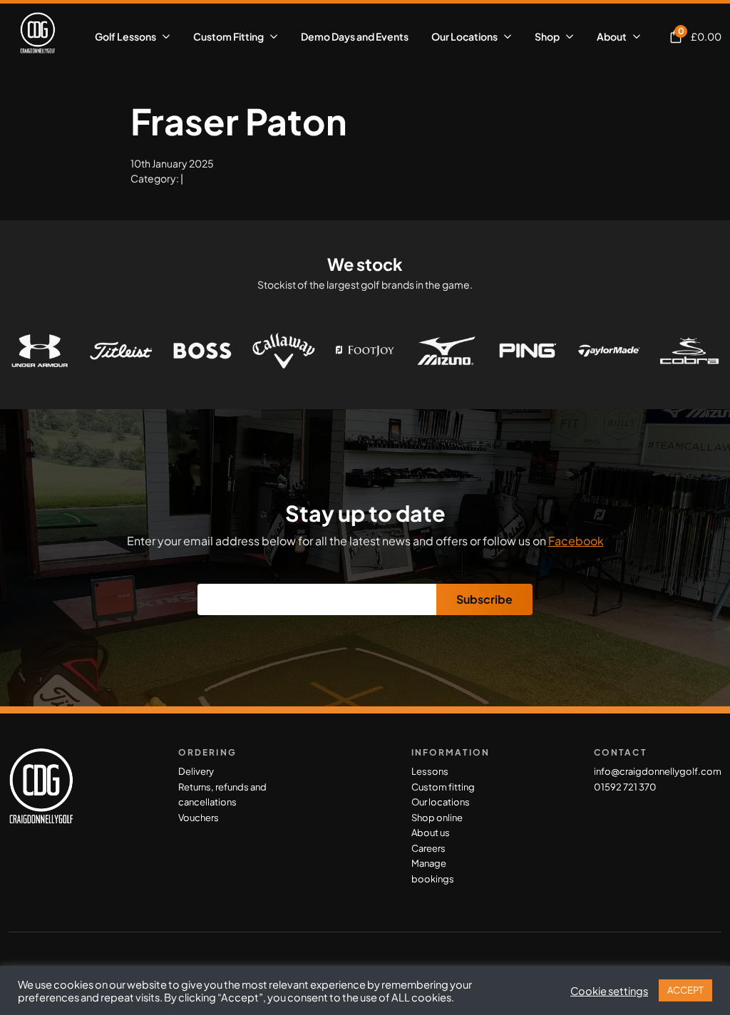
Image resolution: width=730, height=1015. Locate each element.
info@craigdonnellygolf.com (657, 771)
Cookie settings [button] (609, 990)
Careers (428, 848)
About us (430, 832)
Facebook (576, 540)
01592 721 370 (625, 787)
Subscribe (484, 599)
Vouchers (198, 817)
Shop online (437, 817)
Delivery (196, 771)
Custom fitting (443, 787)
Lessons (429, 771)
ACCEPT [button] (685, 990)
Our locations (440, 802)
